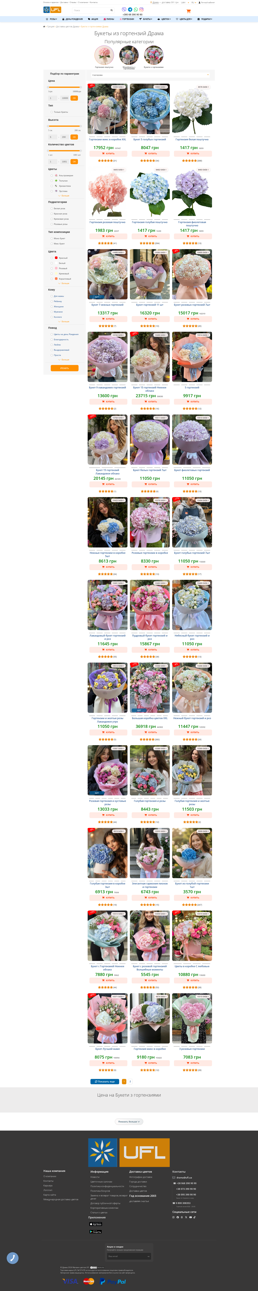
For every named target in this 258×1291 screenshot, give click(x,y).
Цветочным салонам (101, 1181)
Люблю (57, 344)
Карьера (47, 1185)
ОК (74, 98)
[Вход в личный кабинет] (199, 2)
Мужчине (58, 311)
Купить (110, 153)
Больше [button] (65, 195)
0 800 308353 (183, 1203)
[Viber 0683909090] (124, 10)
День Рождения (73, 19)
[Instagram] (141, 10)
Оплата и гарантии (51, 2)
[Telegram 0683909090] (130, 10)
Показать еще (106, 1081)
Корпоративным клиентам (104, 1207)
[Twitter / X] (186, 1217)
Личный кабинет (208, 2)
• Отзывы (72, 2)
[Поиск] (111, 10)
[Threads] (182, 1217)
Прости (57, 355)
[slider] (48, 87)
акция (94, 19)
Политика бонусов (100, 1190)
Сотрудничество (137, 1186)
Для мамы (59, 296)
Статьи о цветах (98, 1212)
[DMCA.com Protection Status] (97, 1267)
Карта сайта (49, 1194)
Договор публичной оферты (105, 1203)
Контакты (48, 1180)
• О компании (82, 2)
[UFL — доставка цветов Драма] (52, 9)
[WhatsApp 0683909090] (136, 10)
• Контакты (93, 2)
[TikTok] (195, 1217)
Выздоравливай (62, 349)
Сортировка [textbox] (97, 75)
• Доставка (63, 2)
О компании (49, 1176)
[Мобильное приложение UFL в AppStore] (96, 1223)
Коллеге (58, 316)
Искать (64, 368)
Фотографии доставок (140, 1176)
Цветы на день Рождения (67, 334)
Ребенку (58, 301)
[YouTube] (190, 1217)
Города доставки (138, 1181)
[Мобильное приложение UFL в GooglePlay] (95, 1231)
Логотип (47, 1190)
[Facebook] (178, 1217)
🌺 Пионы (108, 19)
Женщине (58, 306)
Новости (94, 1176)
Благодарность (61, 339)
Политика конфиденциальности (107, 1186)
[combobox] (150, 75)
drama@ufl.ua (184, 1177)
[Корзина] (189, 11)
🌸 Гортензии (126, 19)
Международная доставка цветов (60, 1199)
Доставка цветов (138, 1190)
